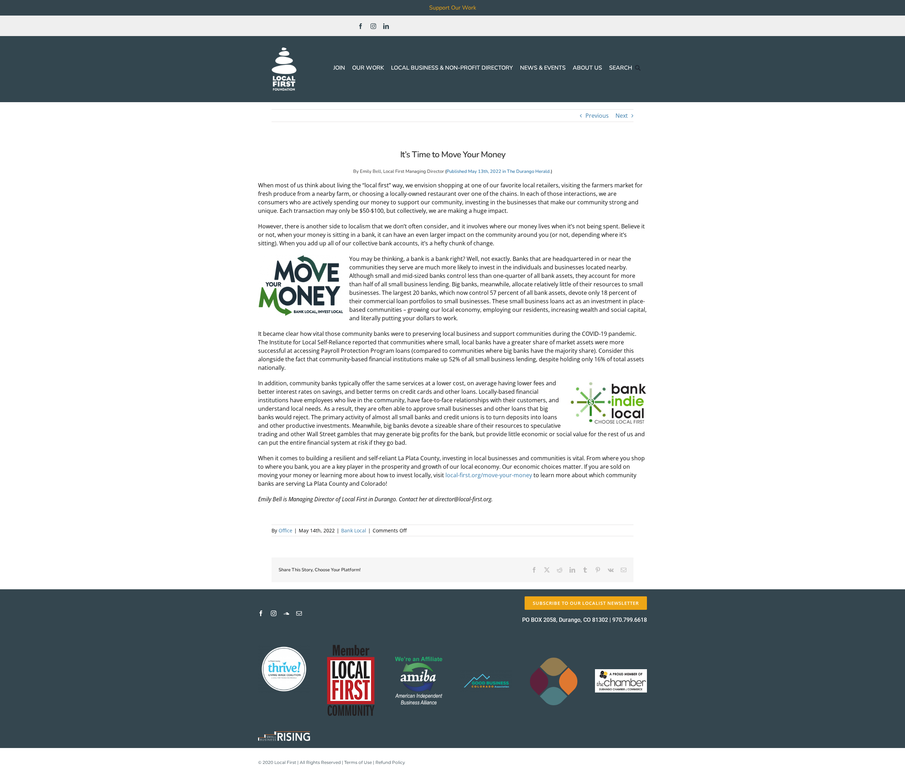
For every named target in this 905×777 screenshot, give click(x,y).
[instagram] (373, 26)
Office (285, 530)
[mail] (299, 613)
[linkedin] (386, 26)
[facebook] (360, 26)
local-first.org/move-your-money (488, 475)
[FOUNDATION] (284, 46)
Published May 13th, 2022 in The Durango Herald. (498, 171)
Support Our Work (452, 8)
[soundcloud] (286, 613)
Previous (597, 115)
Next (621, 115)
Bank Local (353, 530)
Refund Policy (390, 762)
